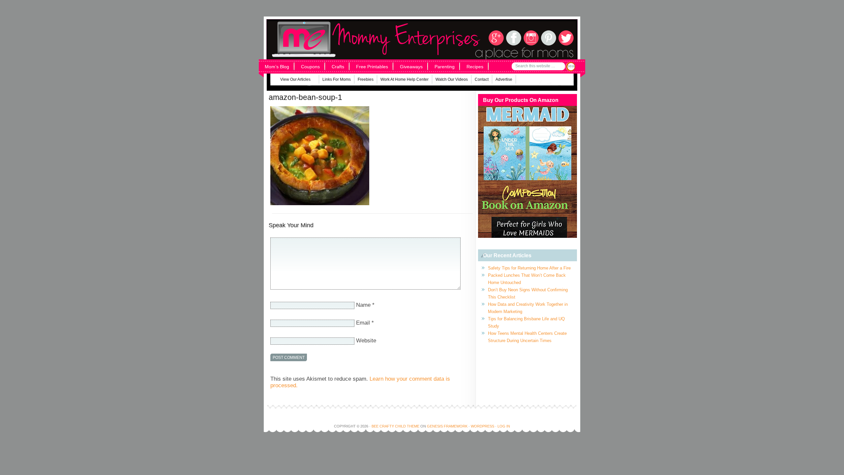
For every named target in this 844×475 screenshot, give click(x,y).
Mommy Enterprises (355, 29)
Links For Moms (336, 79)
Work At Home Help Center (404, 79)
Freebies (366, 79)
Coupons (310, 66)
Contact (482, 79)
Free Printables (372, 66)
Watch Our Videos (452, 79)
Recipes (475, 66)
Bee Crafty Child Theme (395, 426)
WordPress (482, 426)
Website (366, 340)
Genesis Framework (447, 426)
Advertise (504, 79)
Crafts (338, 66)
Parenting (445, 66)
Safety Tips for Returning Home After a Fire (529, 268)
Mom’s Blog (277, 66)
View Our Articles (291, 80)
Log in (503, 426)
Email (363, 323)
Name (363, 305)
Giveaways (411, 66)
